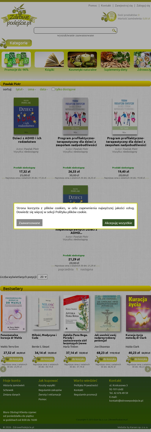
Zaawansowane (29, 223)
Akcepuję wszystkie (118, 223)
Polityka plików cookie (70, 212)
